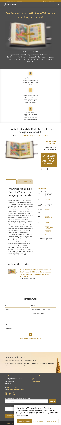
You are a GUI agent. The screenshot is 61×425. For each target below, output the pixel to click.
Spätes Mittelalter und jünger (48, 218)
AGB (13, 423)
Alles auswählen (24, 421)
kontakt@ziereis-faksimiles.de (16, 389)
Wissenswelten (36, 381)
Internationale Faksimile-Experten (14, 1)
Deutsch (47, 235)
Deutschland (48, 209)
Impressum (7, 423)
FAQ (33, 378)
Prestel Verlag (8, 328)
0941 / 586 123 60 (12, 387)
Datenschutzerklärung (22, 415)
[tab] (12, 271)
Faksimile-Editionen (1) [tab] (25, 182)
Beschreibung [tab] (11, 182)
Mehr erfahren (52, 421)
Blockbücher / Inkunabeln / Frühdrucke (48, 230)
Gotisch (47, 222)
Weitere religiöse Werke (49, 226)
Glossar (34, 380)
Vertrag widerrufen (13, 416)
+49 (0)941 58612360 (49, 1)
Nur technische (38, 421)
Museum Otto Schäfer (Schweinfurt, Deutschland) (33, 136)
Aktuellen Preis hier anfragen (48, 160)
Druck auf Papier (47, 200)
